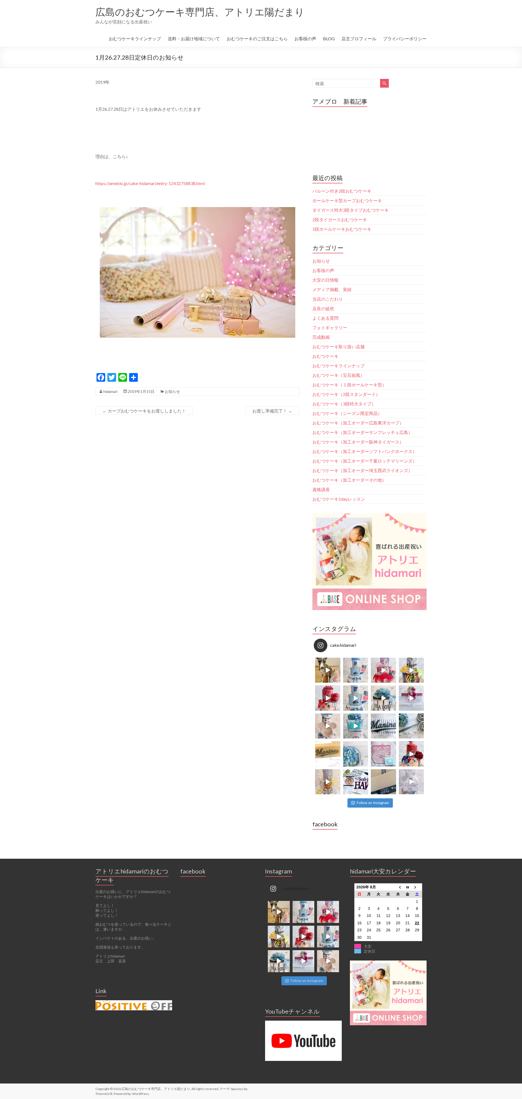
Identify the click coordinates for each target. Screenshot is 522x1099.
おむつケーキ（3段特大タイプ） (344, 403)
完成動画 (321, 337)
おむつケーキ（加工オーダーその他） (349, 479)
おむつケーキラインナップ (135, 38)
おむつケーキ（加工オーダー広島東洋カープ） (358, 422)
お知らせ (172, 391)
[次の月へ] (417, 887)
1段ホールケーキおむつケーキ (341, 229)
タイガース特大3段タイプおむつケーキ (350, 210)
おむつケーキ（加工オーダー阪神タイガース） (358, 441)
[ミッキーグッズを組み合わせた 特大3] (327, 726)
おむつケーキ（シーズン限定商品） (347, 413)
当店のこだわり (327, 298)
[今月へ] (407, 887)
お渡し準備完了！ (272, 410)
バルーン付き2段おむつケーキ (341, 190)
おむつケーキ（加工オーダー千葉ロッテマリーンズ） (364, 460)
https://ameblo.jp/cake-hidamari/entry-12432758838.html (150, 183)
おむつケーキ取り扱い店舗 (338, 346)
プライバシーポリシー (405, 38)
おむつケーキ (325, 356)
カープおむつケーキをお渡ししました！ (144, 410)
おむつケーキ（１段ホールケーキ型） (349, 384)
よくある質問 (325, 318)
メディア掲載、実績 (332, 289)
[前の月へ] (398, 887)
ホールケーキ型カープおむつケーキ (347, 200)
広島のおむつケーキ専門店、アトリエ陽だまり (199, 12)
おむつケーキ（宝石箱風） (338, 375)
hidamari (110, 391)
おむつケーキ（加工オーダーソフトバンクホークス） (364, 451)
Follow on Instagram (373, 803)
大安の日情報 (325, 279)
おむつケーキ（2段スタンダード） (346, 394)
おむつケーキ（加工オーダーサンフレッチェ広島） (362, 432)
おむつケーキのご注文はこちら (257, 38)
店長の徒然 (323, 308)
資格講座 (321, 489)
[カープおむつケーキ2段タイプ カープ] (411, 753)
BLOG (329, 38)
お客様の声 (305, 38)
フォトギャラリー (329, 327)
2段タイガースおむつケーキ (339, 219)
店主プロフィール (358, 38)
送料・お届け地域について (194, 38)
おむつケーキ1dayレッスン (338, 498)
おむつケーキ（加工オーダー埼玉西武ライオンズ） (362, 470)
